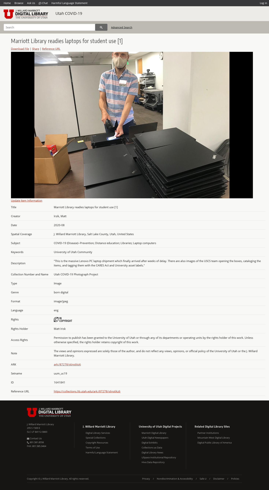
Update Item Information (26, 200)
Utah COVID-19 (68, 13)
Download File (20, 49)
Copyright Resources (97, 442)
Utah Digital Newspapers (155, 437)
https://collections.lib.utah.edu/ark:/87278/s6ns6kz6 (87, 391)
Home (7, 3)
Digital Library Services (98, 433)
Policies (235, 478)
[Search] (101, 27)
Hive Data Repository (153, 462)
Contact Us (35, 438)
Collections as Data (152, 447)
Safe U (203, 478)
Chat (44, 3)
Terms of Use (93, 447)
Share (35, 49)
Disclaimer (218, 478)
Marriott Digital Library (154, 433)
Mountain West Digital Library (213, 437)
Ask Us (31, 3)
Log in (263, 3)
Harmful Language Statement (69, 3)
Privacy (146, 478)
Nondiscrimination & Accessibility (175, 478)
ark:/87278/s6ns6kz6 (67, 364)
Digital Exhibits (150, 442)
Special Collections (96, 437)
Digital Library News (152, 452)
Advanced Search (121, 27)
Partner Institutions (208, 433)
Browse (18, 3)
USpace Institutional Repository (159, 457)
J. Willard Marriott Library (40, 424)
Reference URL (51, 49)
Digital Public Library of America (214, 442)
